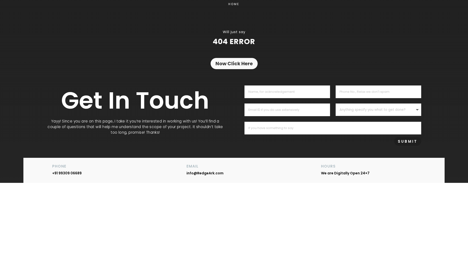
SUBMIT (408, 141)
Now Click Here (234, 63)
